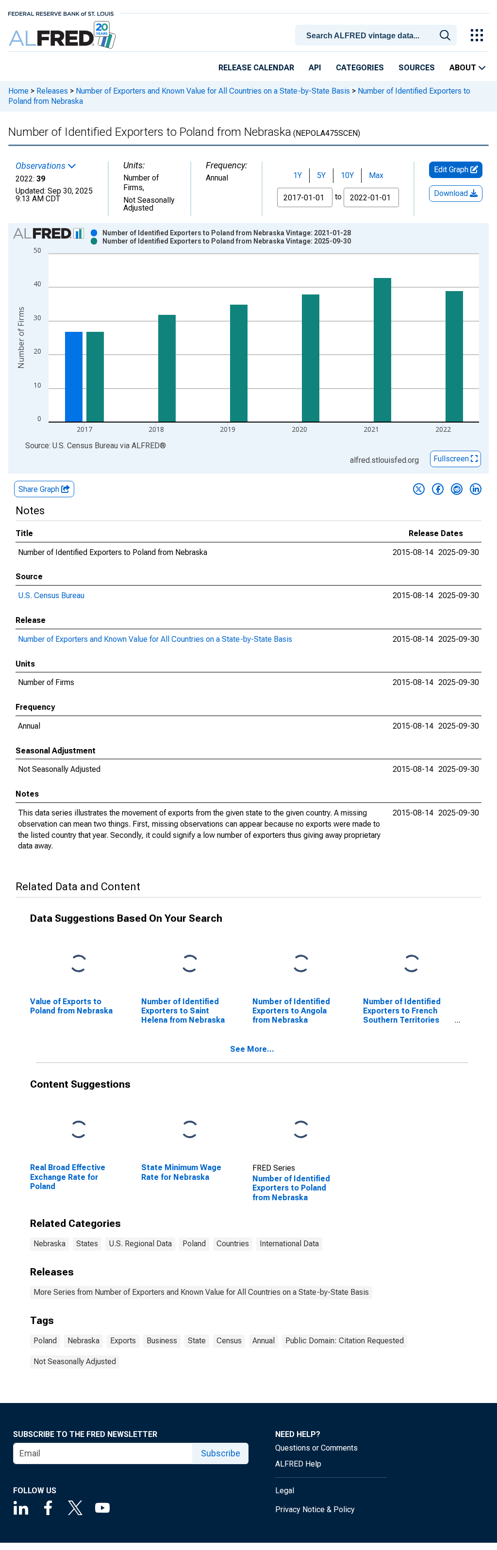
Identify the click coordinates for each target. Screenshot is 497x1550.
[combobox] (377, 34)
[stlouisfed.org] (61, 12)
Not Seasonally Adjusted (74, 1361)
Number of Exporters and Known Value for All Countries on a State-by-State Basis (213, 91)
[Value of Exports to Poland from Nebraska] (78, 963)
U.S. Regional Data (140, 1243)
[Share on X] (419, 489)
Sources (416, 67)
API (315, 67)
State (197, 1340)
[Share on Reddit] (457, 489)
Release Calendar (256, 67)
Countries (232, 1243)
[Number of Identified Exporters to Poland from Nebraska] (300, 1130)
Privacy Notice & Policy (315, 1509)
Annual (263, 1340)
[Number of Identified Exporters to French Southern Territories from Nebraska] (411, 963)
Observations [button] (41, 166)
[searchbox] (377, 36)
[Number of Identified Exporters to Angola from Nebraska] (300, 963)
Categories (360, 67)
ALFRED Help (298, 1463)
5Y (321, 175)
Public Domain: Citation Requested (344, 1340)
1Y (297, 175)
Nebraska (49, 1243)
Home (18, 91)
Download (452, 193)
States (87, 1243)
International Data (289, 1243)
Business (162, 1340)
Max (376, 175)
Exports (123, 1340)
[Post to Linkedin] (475, 489)
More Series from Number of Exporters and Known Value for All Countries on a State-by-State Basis (201, 1292)
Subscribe (220, 1453)
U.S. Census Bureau (51, 595)
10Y (347, 175)
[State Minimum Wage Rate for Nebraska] (189, 1130)
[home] (63, 35)
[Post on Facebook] (438, 489)
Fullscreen (452, 458)
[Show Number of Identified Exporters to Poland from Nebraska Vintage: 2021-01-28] (226, 233)
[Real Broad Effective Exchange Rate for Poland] (78, 1130)
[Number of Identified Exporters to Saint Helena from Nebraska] (189, 963)
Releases (52, 91)
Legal (284, 1490)
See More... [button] (252, 1049)
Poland (194, 1243)
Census (229, 1340)
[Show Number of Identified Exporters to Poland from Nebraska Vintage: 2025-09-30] (226, 241)
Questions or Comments (316, 1447)
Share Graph (39, 489)
